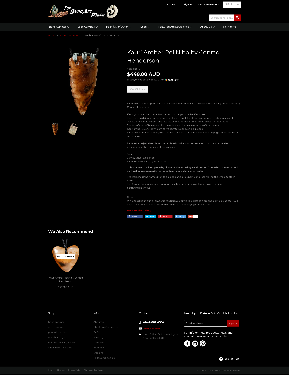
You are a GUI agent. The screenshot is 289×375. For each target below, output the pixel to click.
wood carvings (56, 337)
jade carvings (55, 327)
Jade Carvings (86, 26)
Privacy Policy (74, 370)
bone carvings (56, 322)
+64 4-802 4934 (153, 322)
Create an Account (208, 4)
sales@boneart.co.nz (154, 328)
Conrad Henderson (69, 35)
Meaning (98, 337)
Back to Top (231, 358)
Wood (143, 26)
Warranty (98, 347)
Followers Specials (104, 357)
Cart (172, 4)
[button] (184, 79)
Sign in (188, 4)
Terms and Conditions (93, 370)
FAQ (96, 332)
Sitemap (61, 370)
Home (51, 35)
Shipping (98, 352)
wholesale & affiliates (60, 347)
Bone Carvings (58, 26)
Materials (98, 342)
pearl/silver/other (57, 332)
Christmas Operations (105, 327)
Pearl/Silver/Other (117, 26)
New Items (229, 26)
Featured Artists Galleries (173, 26)
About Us (206, 26)
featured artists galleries (61, 342)
